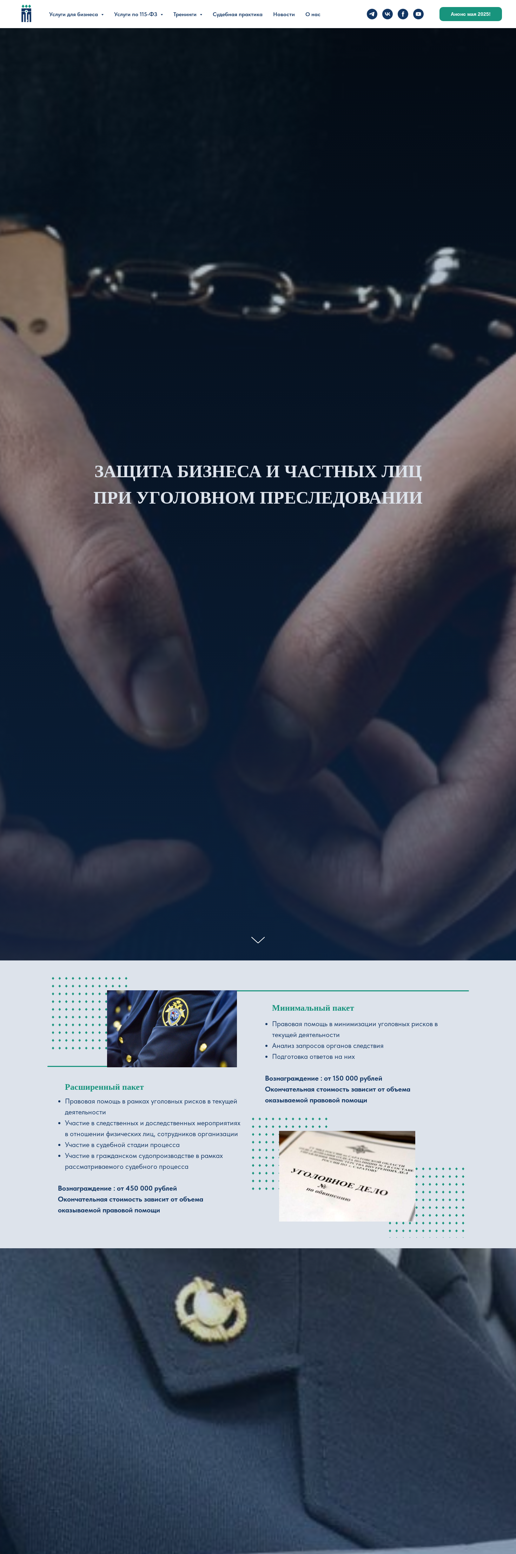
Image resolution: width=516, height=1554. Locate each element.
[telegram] (372, 14)
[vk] (387, 14)
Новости (284, 14)
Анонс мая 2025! (471, 14)
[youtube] (418, 14)
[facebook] (403, 14)
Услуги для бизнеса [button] (74, 14)
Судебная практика (238, 14)
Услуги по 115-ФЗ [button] (136, 14)
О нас (312, 14)
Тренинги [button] (185, 14)
